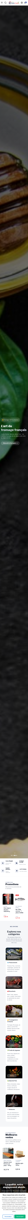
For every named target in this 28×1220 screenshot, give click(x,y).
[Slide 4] (16, 855)
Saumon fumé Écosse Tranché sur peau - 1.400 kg (8, 1165)
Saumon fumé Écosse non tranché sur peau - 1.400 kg (20, 1165)
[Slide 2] (13, 855)
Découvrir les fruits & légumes (11, 443)
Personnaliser (8, 1216)
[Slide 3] (14, 855)
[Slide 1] (11, 855)
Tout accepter (19, 1216)
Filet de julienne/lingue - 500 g (20, 909)
